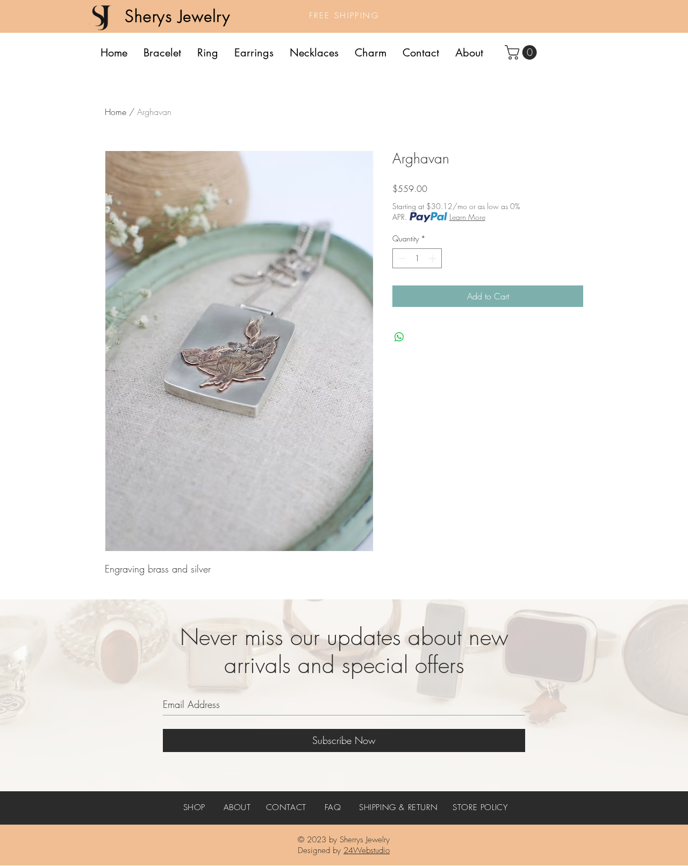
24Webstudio (366, 850)
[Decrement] (400, 258)
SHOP (194, 807)
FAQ (333, 807)
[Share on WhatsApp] (399, 337)
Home (115, 112)
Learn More (467, 217)
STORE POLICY (480, 807)
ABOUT (237, 807)
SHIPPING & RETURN (398, 807)
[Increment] (433, 258)
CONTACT (286, 807)
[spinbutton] (417, 258)
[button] (522, 52)
